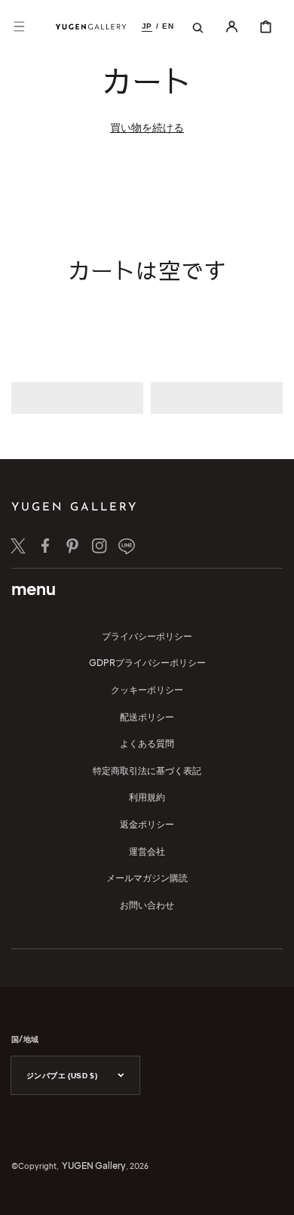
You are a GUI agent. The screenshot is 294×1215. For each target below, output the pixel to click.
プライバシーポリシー (147, 636)
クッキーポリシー (147, 689)
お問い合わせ (147, 905)
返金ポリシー (147, 824)
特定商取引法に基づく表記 (147, 770)
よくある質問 (147, 743)
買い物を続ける (147, 127)
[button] (18, 26)
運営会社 (147, 851)
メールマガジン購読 (147, 877)
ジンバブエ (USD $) (61, 1076)
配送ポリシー (147, 717)
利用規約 (147, 797)
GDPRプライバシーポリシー (147, 662)
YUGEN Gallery (94, 1165)
